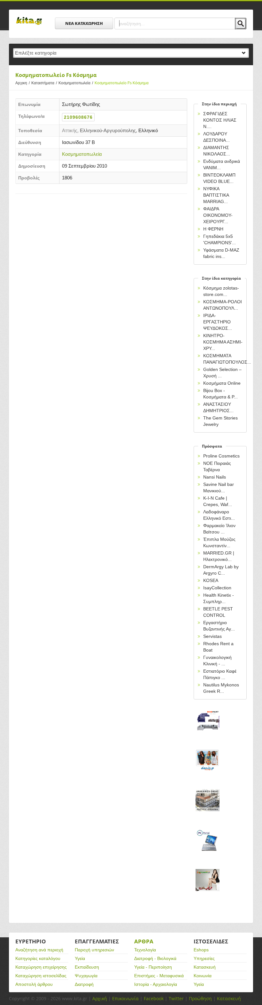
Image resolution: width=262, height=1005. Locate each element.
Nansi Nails (214, 477)
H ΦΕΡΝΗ (213, 228)
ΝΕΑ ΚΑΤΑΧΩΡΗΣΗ (84, 23)
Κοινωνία (203, 975)
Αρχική (99, 998)
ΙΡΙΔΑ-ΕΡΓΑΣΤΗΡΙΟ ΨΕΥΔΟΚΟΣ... (217, 322)
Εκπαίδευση (87, 967)
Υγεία (80, 958)
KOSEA (210, 580)
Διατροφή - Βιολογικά (155, 958)
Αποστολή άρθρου (34, 984)
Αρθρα (143, 941)
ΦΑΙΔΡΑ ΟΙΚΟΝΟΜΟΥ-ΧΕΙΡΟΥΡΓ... (218, 215)
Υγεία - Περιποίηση (153, 967)
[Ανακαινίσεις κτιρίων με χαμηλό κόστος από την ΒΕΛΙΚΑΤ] (207, 807)
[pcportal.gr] (207, 847)
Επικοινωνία (125, 998)
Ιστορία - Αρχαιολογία (155, 984)
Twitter (176, 998)
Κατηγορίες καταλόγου (37, 958)
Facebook (154, 998)
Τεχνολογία (145, 949)
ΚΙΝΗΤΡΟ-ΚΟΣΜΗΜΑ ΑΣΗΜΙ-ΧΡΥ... (223, 342)
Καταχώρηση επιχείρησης (41, 967)
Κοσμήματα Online (222, 383)
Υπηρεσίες (204, 958)
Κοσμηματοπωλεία (75, 83)
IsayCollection (217, 587)
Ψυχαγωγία (86, 975)
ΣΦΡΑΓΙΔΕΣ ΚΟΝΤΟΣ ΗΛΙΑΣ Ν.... (219, 120)
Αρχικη (22, 83)
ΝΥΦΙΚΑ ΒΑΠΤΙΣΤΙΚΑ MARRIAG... (216, 195)
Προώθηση (200, 998)
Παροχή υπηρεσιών (94, 949)
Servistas (212, 636)
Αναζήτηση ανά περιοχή (39, 949)
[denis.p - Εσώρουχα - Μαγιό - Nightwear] (207, 767)
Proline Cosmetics (221, 455)
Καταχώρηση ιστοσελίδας (40, 975)
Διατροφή (84, 984)
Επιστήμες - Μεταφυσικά (159, 975)
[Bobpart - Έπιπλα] (207, 727)
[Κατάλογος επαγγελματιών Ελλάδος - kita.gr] (28, 18)
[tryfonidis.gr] (207, 887)
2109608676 (78, 117)
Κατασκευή (205, 967)
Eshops (201, 949)
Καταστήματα (44, 83)
